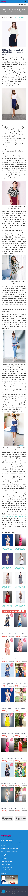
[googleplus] (15, 888)
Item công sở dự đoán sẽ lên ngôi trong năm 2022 (20, 587)
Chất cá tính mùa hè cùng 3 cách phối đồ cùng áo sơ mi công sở (13, 52)
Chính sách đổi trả (5, 864)
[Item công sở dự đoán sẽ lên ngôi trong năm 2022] (20, 578)
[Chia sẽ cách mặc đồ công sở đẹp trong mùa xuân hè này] (7, 597)
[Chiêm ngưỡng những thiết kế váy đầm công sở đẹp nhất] (20, 559)
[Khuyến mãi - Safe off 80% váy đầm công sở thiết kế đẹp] (7, 540)
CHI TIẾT (7, 624)
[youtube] (12, 888)
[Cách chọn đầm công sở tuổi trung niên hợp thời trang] (20, 597)
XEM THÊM (7, 621)
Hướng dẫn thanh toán (6, 867)
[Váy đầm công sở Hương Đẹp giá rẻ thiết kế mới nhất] (3, 1)
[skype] (17, 888)
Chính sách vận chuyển (6, 861)
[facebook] (10, 888)
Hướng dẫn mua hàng (6, 870)
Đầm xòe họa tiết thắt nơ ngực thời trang (13, 783)
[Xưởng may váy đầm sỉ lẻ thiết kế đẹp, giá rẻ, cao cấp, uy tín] (20, 540)
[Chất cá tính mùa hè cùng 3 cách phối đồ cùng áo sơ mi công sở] (14, 34)
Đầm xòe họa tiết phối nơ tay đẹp (11, 709)
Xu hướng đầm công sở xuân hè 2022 (7, 568)
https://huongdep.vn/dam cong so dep (14, 516)
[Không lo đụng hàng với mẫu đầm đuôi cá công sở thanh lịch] (7, 578)
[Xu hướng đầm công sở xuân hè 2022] (7, 559)
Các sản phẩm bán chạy (11, 611)
